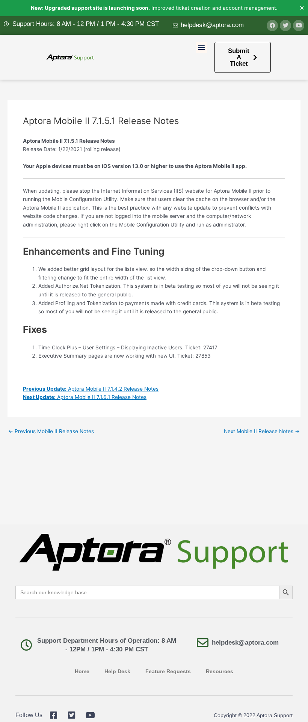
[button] (201, 47)
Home (82, 671)
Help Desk (117, 671)
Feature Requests (168, 671)
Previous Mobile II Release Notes (51, 431)
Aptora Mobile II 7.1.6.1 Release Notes (84, 397)
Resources (219, 671)
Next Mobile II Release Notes (262, 431)
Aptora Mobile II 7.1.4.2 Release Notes (91, 389)
